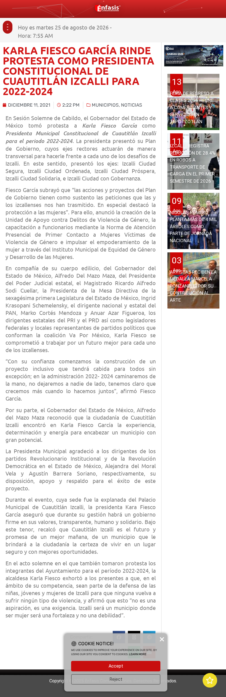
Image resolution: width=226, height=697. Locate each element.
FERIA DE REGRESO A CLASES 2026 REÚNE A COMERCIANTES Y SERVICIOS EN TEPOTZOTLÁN (192, 107)
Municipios (105, 105)
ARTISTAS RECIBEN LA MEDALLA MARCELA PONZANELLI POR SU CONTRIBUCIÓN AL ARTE (193, 286)
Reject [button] (115, 679)
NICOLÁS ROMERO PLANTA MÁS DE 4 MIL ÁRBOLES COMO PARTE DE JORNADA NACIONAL (193, 226)
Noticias (131, 105)
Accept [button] (116, 666)
